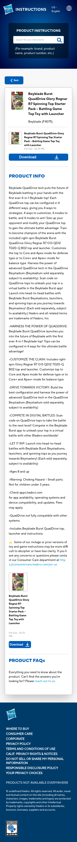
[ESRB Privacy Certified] (38, 828)
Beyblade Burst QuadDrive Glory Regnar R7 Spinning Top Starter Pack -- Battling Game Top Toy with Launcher (47, 104)
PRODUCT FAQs (27, 660)
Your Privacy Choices (24, 773)
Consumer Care (19, 734)
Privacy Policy (18, 744)
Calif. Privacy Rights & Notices (31, 754)
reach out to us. (45, 681)
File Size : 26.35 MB (34, 148)
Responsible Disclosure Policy (32, 768)
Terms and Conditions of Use (30, 749)
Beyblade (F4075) (40, 122)
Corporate (15, 739)
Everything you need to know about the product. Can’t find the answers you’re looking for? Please (35, 676)
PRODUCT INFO (27, 176)
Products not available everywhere (37, 783)
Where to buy (17, 729)
